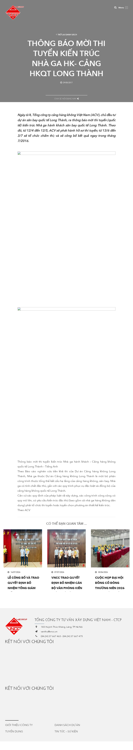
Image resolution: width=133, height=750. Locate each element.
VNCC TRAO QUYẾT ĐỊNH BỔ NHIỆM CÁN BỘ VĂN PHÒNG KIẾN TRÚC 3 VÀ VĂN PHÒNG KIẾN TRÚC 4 (66, 584)
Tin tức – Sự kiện (66, 731)
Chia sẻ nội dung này (65, 99)
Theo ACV (23, 510)
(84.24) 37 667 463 (51, 636)
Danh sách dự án (67, 725)
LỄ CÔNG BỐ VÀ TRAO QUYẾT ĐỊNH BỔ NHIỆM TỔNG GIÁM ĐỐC (23, 584)
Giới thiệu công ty (19, 725)
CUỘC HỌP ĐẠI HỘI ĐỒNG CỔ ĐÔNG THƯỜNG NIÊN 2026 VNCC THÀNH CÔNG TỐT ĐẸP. (110, 584)
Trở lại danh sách (67, 34)
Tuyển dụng (14, 731)
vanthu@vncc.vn (49, 631)
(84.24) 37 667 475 (73, 636)
